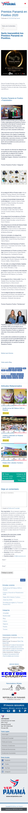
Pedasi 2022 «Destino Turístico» (11, 597)
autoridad (13, 374)
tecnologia (15, 378)
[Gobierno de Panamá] (14, 696)
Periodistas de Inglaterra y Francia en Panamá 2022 (13, 603)
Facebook (7, 760)
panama (9, 378)
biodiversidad (20, 374)
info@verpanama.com (20, 556)
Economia (9, 376)
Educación (15, 376)
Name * (4, 560)
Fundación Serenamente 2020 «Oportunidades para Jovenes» (13, 646)
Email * (4, 566)
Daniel (18, 18)
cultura (3, 376)
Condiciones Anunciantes (9, 753)
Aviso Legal (5, 734)
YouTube (7, 768)
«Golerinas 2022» (7, 600)
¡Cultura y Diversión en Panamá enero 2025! (13, 593)
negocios (4, 378)
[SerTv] (20, 688)
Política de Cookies (7, 742)
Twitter (7, 764)
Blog (24, 368)
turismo (21, 378)
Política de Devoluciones (8, 749)
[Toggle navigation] (25, 3)
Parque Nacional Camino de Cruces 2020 (8, 476)
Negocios (9, 370)
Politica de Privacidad (7, 738)
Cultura (3, 370)
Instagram (7, 772)
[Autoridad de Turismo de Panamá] (7, 688)
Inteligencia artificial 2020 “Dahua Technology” (20, 477)
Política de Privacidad (13, 508)
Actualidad (11, 368)
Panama (14, 370)
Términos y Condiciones (8, 746)
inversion (21, 376)
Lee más (6, 413)
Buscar (22, 580)
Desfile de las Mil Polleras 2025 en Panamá (12, 589)
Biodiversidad (19, 368)
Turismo (19, 370)
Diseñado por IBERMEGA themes (14, 809)
